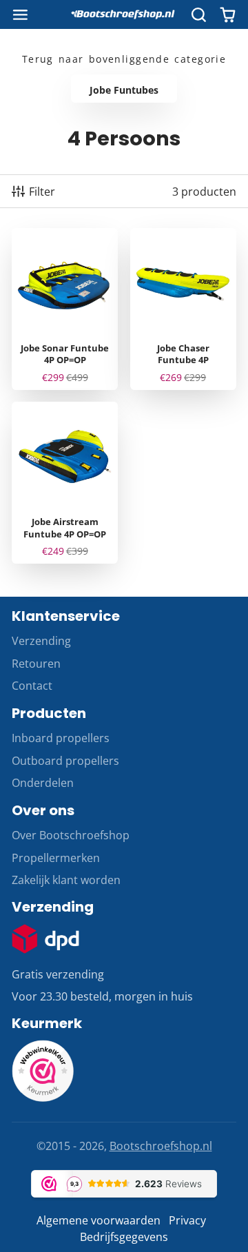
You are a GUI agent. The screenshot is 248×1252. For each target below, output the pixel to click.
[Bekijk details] (45, 939)
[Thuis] (124, 14)
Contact (32, 685)
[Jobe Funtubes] (124, 88)
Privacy (187, 1220)
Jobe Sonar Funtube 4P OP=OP (65, 309)
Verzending (41, 640)
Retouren (36, 663)
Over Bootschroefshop (71, 835)
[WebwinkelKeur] (43, 1097)
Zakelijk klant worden (66, 879)
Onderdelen (43, 782)
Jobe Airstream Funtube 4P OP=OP (65, 483)
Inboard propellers (61, 738)
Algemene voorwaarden (99, 1220)
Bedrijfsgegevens (124, 1236)
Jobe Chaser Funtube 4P (183, 309)
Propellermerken (56, 857)
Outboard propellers (65, 760)
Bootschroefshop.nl (161, 1145)
